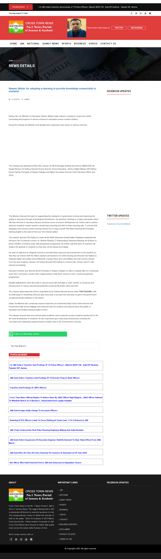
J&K (22, 43)
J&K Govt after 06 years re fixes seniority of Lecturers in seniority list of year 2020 (48, 453)
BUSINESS (80, 43)
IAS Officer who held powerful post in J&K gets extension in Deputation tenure (45, 463)
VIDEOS (93, 43)
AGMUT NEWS (51, 43)
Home (13, 43)
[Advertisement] (53, 146)
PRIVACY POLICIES (67, 534)
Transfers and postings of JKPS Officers (28, 388)
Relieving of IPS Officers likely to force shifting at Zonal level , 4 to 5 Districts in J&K (49, 420)
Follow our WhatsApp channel (26, 334)
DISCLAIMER (64, 529)
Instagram (136, 28)
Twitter (119, 28)
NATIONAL (33, 43)
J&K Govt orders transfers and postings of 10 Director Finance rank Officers (45, 378)
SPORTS (66, 43)
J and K (26, 99)
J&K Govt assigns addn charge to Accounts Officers (33, 410)
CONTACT (63, 519)
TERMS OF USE (65, 539)
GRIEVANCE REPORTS (68, 524)
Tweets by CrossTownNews (118, 224)
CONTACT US (108, 43)
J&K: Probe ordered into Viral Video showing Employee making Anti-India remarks (47, 430)
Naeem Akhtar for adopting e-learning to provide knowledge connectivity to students (52, 90)
